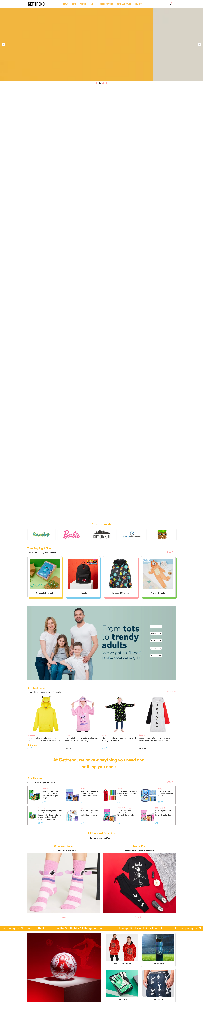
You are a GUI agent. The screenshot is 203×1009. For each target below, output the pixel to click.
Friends (142, 735)
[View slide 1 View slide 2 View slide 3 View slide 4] (101, 44)
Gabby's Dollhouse (124, 808)
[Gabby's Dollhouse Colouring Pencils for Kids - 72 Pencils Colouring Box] (109, 810)
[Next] (199, 44)
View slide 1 (96, 83)
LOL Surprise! (160, 808)
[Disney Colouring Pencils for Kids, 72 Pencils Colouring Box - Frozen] (72, 790)
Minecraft (45, 789)
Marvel (120, 789)
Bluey (160, 789)
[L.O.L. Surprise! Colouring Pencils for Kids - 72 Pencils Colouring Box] (147, 810)
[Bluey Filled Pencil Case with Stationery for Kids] (148, 788)
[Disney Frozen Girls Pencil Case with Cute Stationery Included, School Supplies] (72, 810)
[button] (65, 4)
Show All (170, 552)
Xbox (104, 735)
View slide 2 (100, 83)
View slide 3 (103, 83)
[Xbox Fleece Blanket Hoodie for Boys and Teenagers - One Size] (120, 714)
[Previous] (3, 44)
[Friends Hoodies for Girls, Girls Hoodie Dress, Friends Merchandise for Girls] (157, 714)
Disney (67, 735)
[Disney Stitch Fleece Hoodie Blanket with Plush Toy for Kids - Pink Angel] (83, 714)
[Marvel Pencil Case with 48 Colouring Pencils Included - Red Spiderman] (109, 790)
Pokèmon (31, 735)
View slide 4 (106, 83)
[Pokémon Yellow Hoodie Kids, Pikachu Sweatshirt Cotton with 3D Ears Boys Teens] (45, 714)
